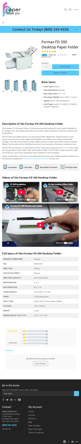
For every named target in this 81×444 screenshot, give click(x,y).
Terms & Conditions (36, 433)
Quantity (45, 63)
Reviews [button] (9, 350)
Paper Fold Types (35, 429)
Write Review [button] (13, 343)
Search (31, 411)
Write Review (40, 364)
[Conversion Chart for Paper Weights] (46, 168)
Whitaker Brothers (12, 414)
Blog (30, 422)
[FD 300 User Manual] (10, 168)
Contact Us (6, 429)
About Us (32, 418)
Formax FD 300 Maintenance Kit (36, 159)
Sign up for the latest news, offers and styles (20, 390)
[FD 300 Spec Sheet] (26, 168)
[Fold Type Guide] (69, 168)
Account (76, 9)
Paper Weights (34, 426)
